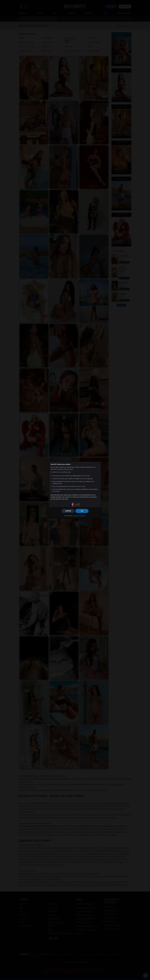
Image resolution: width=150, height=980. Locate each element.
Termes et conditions (79, 516)
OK (82, 511)
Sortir (68, 511)
